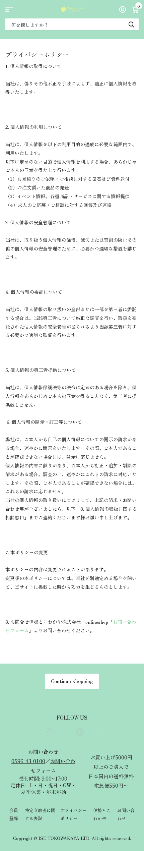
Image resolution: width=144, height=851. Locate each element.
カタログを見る (9, 9)
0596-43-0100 (28, 760)
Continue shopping (72, 681)
